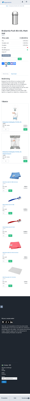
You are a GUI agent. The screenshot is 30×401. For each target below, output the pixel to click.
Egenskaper (14, 73)
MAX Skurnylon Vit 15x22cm (9, 277)
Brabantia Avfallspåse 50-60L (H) (12, 122)
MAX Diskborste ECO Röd (9, 227)
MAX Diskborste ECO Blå (8, 204)
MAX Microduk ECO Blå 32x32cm (10, 182)
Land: (3, 369)
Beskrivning (5, 73)
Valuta (3, 376)
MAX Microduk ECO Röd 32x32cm (10, 252)
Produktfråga (7, 55)
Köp (20, 58)
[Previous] (1, 307)
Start (7, 5)
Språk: (3, 372)
